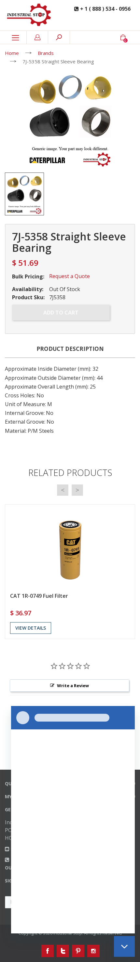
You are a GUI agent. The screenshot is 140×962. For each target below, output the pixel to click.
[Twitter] (63, 951)
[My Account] (37, 37)
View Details (30, 628)
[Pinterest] (78, 951)
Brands (46, 53)
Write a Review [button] (73, 685)
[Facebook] (47, 951)
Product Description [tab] (70, 349)
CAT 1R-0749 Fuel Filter (39, 595)
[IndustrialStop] (31, 15)
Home (12, 53)
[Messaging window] (73, 819)
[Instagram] (93, 951)
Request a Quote (69, 276)
